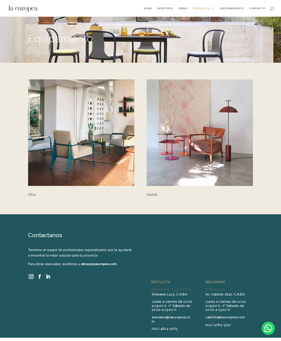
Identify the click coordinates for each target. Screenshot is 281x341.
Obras (182, 8)
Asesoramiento (232, 8)
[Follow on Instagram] (31, 277)
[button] (268, 328)
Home (148, 8)
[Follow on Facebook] (39, 276)
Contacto (257, 8)
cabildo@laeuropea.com (225, 317)
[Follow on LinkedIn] (47, 276)
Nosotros (165, 8)
